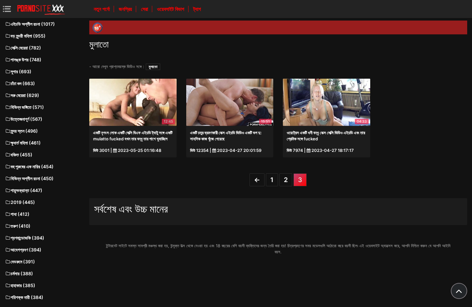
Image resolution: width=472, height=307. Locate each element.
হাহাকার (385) (23, 285)
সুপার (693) (21, 71)
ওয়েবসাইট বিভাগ (171, 9)
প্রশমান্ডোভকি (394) (27, 238)
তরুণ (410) (21, 226)
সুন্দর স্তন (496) (24, 131)
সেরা (145, 9)
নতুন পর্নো (102, 9)
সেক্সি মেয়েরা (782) (26, 47)
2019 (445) (23, 202)
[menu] (7, 8)
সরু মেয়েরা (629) (25, 95)
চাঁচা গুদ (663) (23, 83)
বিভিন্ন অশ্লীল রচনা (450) (32, 178)
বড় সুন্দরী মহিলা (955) (28, 36)
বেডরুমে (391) (23, 261)
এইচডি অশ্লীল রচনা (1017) (33, 24)
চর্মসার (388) (22, 273)
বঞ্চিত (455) (21, 154)
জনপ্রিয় (126, 9)
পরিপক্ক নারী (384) (27, 297)
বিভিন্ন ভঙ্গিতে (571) (27, 107)
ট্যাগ (197, 9)
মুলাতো (153, 66)
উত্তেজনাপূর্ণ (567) (26, 119)
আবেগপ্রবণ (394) (26, 249)
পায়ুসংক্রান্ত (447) (26, 190)
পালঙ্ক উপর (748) (26, 59)
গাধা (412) (20, 214)
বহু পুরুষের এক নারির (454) (32, 166)
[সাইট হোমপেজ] (41, 9)
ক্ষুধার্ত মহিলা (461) (26, 142)
